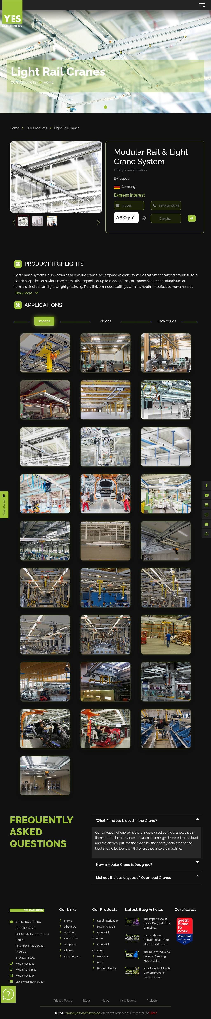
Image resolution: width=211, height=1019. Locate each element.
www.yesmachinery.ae (83, 1013)
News (105, 1000)
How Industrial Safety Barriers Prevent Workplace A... (157, 973)
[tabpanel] (105, 568)
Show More (24, 293)
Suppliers (70, 944)
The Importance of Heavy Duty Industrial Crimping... (157, 923)
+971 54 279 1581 (26, 969)
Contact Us (71, 938)
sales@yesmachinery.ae (29, 981)
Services (69, 932)
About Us (70, 926)
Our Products (37, 128)
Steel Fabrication (108, 920)
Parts (100, 962)
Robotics (102, 956)
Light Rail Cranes (66, 128)
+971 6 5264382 (25, 963)
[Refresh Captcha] (144, 218)
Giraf (153, 1013)
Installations (128, 1000)
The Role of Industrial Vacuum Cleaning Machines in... (157, 956)
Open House (72, 956)
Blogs (87, 1000)
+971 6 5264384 (25, 975)
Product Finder (106, 968)
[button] (105, 107)
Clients (68, 950)
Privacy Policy (62, 1000)
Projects (152, 1000)
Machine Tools (106, 926)
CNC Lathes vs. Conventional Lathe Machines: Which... (156, 940)
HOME (49, 82)
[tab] (44, 322)
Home (15, 128)
